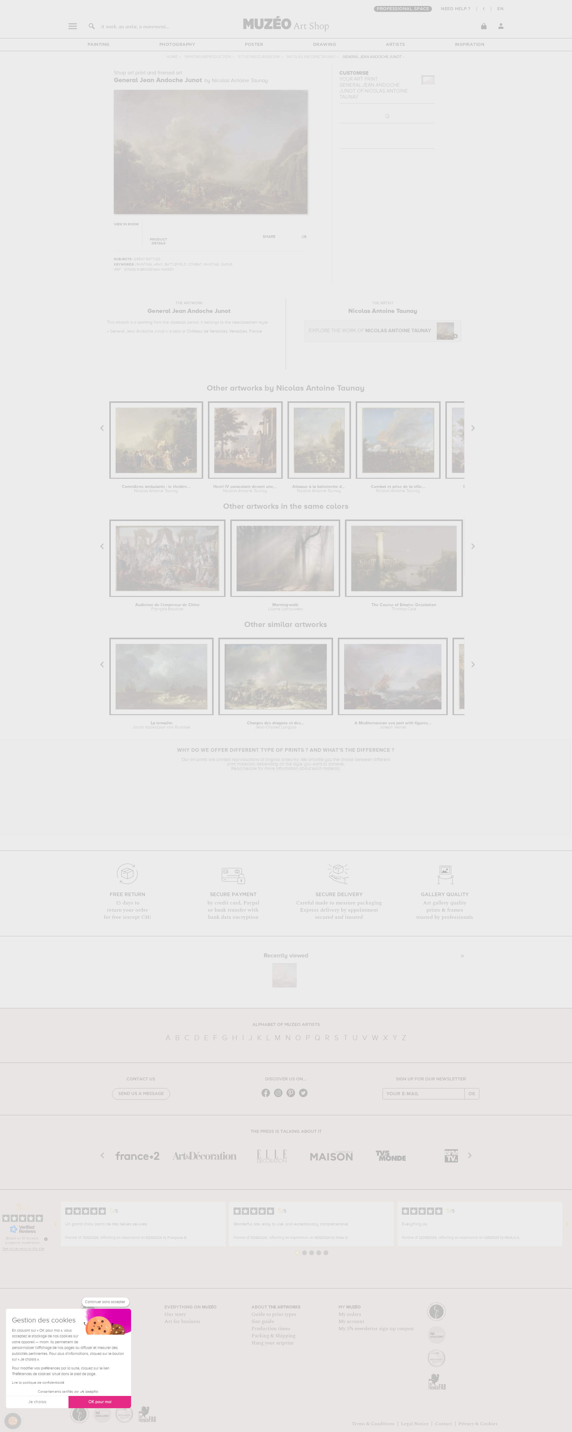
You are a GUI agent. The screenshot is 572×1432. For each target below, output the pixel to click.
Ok (471, 1093)
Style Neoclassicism (259, 57)
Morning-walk (285, 607)
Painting (99, 44)
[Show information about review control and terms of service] (45, 1239)
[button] (12, 1421)
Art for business (182, 1321)
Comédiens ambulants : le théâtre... (156, 489)
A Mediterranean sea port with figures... (393, 725)
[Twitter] (305, 1097)
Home (172, 57)
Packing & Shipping (273, 1336)
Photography (177, 44)
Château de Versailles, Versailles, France (224, 331)
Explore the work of (370, 330)
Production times (270, 1329)
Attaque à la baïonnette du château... (319, 489)
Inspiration (470, 44)
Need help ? (456, 9)
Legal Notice (415, 1423)
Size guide (262, 1321)
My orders (349, 1314)
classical (178, 322)
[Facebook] (267, 1097)
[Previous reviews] (56, 1224)
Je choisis (37, 1402)
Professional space (403, 9)
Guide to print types (273, 1314)
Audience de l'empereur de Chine (167, 607)
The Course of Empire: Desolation (404, 607)
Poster (254, 44)
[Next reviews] (567, 1224)
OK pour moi (99, 1402)
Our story (175, 1314)
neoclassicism (244, 322)
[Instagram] (279, 1097)
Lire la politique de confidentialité (38, 1383)
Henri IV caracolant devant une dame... (245, 489)
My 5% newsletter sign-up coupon (376, 1329)
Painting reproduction (208, 57)
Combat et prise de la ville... (398, 489)
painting (145, 322)
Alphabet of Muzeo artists (286, 1025)
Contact (443, 1423)
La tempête (162, 725)
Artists (395, 44)
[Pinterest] (292, 1097)
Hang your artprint (272, 1343)
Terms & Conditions (373, 1423)
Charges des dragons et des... (275, 725)
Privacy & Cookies (478, 1423)
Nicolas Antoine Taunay (311, 57)
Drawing (324, 44)
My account (351, 1321)
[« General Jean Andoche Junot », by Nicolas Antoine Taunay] (284, 975)
